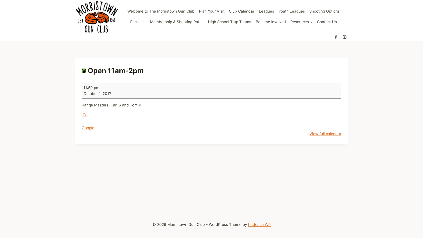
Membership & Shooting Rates (177, 22)
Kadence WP (259, 224)
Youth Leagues (291, 11)
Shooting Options (324, 11)
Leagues (266, 11)
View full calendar (325, 134)
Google (88, 128)
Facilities (138, 22)
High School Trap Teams (229, 22)
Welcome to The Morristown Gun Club (161, 11)
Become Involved (271, 22)
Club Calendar (241, 11)
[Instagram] (344, 37)
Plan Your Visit (211, 11)
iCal (85, 115)
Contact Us (327, 22)
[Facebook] (336, 37)
